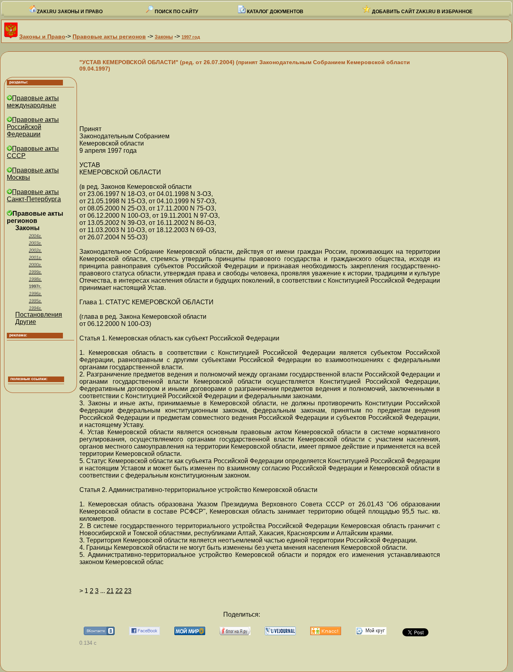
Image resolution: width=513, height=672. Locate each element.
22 (119, 590)
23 (127, 590)
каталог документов (274, 11)
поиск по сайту (175, 11)
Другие (25, 321)
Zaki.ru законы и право (70, 11)
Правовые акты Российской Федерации (33, 127)
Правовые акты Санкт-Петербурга (34, 195)
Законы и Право (42, 36)
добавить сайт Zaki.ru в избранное (422, 11)
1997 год (191, 36)
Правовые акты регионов (109, 36)
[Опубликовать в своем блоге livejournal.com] (280, 632)
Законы (164, 37)
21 (110, 590)
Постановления (38, 314)
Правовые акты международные (33, 102)
